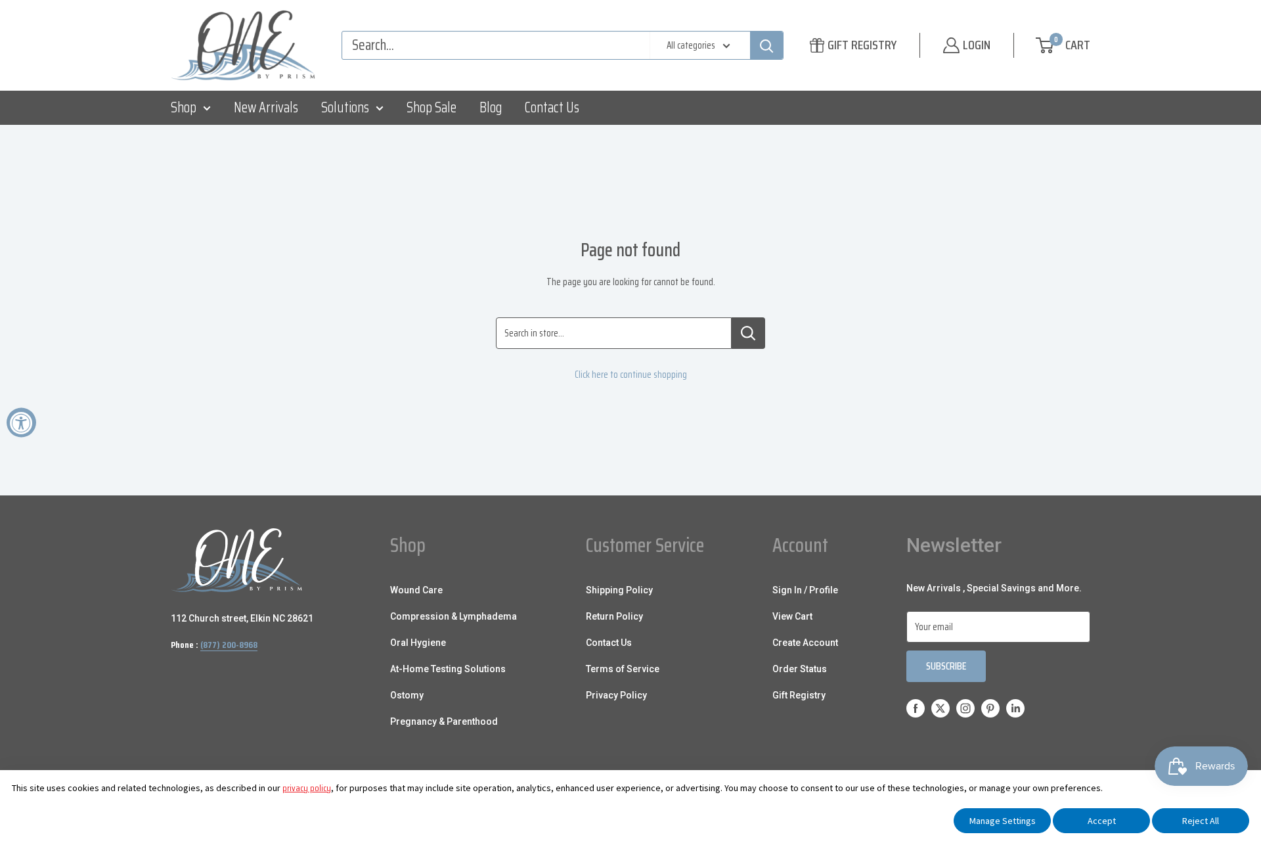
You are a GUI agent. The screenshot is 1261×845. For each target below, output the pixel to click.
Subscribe (946, 666)
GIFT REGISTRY (862, 44)
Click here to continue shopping (631, 374)
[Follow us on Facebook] (915, 708)
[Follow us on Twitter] (940, 708)
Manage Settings (1002, 821)
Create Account (805, 642)
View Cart (792, 616)
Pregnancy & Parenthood (444, 721)
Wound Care (416, 590)
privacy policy (306, 788)
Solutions (345, 107)
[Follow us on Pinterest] (990, 708)
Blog (490, 107)
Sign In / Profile (805, 590)
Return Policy (614, 616)
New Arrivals (266, 107)
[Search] (766, 45)
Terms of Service (622, 669)
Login (976, 44)
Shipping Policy (619, 590)
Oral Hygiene (418, 642)
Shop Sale (431, 107)
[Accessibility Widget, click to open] (21, 423)
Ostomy (407, 695)
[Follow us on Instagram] (965, 708)
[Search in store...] (748, 333)
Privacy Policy (616, 695)
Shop (183, 107)
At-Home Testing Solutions (448, 669)
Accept (1102, 821)
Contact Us (552, 107)
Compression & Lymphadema (453, 616)
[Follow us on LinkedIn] (1015, 708)
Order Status (799, 669)
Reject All (1200, 821)
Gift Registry (799, 695)
